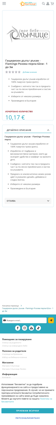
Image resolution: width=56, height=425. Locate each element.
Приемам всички (27, 410)
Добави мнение (30, 72)
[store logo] (27, 3)
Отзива (11, 200)
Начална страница (10, 305)
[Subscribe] (51, 320)
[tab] (28, 130)
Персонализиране (28, 418)
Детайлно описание (19, 130)
